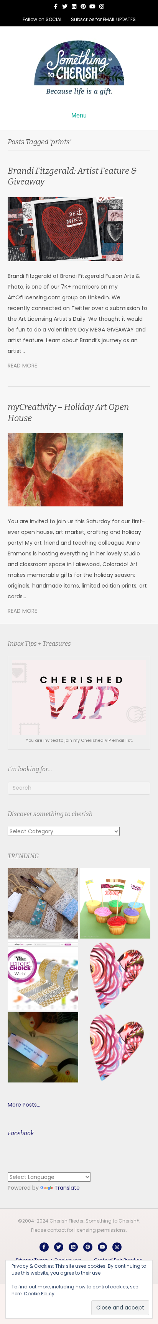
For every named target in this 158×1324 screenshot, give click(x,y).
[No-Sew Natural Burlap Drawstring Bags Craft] (43, 903)
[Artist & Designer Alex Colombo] (115, 1047)
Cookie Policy (39, 1293)
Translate (67, 1188)
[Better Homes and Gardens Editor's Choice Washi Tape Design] (43, 975)
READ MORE (22, 365)
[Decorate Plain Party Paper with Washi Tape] (115, 903)
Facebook (21, 1133)
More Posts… (24, 1105)
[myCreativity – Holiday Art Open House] (65, 469)
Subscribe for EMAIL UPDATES (103, 19)
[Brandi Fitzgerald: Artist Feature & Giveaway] (65, 228)
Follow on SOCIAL (42, 19)
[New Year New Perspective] (115, 975)
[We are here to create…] (43, 1047)
